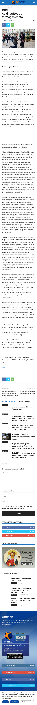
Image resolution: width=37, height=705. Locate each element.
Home (3, 7)
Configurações (26, 702)
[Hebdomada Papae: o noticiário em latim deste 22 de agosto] (6, 436)
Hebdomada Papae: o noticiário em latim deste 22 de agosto (23, 437)
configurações (6, 698)
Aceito (5, 702)
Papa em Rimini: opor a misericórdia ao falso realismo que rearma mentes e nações (23, 446)
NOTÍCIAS (9, 7)
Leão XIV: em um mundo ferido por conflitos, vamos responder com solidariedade (23, 455)
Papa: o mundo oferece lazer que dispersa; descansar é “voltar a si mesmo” (22, 427)
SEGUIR (32, 531)
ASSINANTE (31, 535)
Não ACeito (14, 702)
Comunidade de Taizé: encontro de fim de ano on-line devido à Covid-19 (10, 393)
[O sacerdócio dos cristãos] (18, 133)
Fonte (3, 367)
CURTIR (32, 527)
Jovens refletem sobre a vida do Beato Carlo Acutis (26, 392)
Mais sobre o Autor (23, 401)
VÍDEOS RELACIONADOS (8, 401)
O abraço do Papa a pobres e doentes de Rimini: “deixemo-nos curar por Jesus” (23, 418)
